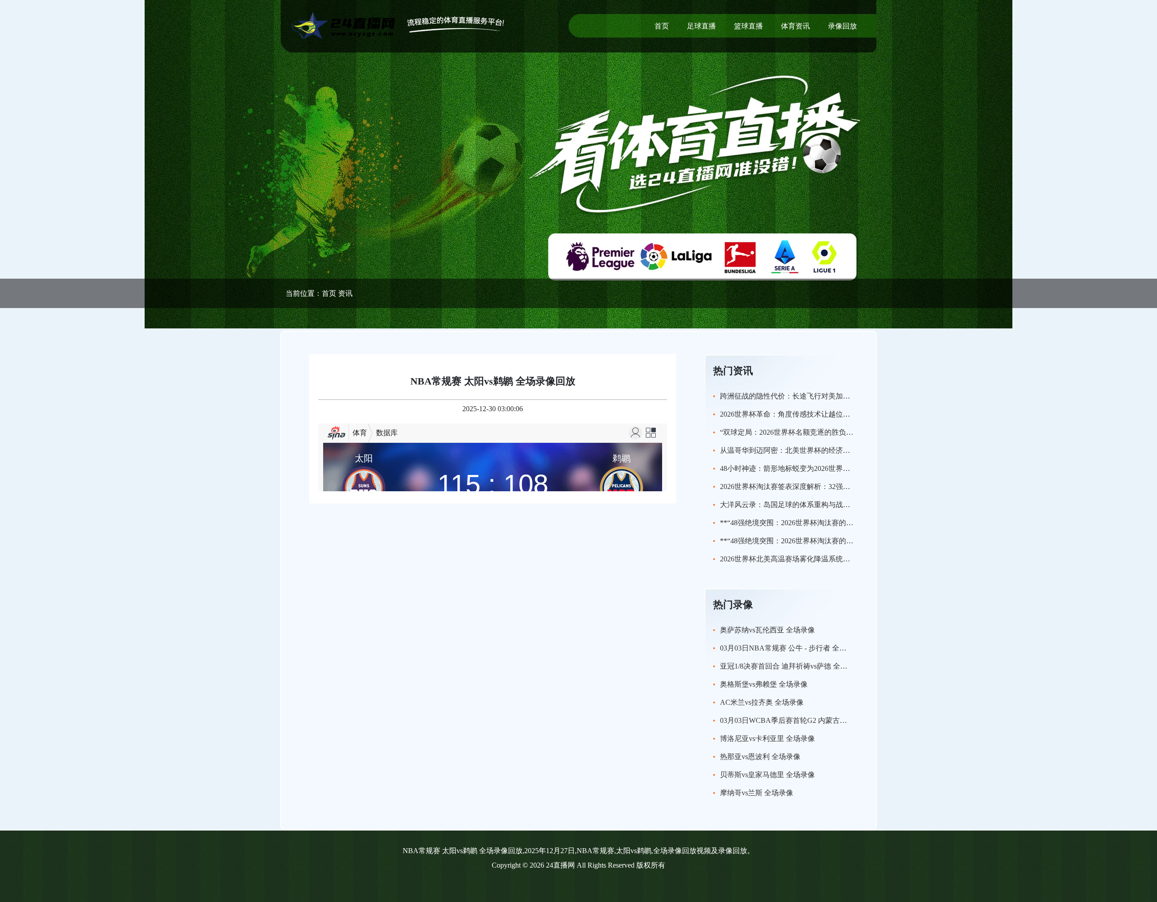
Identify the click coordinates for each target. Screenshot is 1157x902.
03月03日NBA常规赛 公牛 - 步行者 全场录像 (790, 648)
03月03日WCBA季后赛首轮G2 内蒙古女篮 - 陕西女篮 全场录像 (820, 720)
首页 (661, 26)
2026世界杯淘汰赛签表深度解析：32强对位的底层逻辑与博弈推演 (825, 486)
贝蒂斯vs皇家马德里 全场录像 (767, 775)
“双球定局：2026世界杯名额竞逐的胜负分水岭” (795, 432)
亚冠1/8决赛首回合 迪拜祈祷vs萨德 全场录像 (791, 666)
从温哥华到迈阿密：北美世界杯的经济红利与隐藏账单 (807, 450)
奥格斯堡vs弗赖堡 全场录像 (764, 684)
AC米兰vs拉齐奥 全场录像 (762, 702)
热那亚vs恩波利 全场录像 (760, 756)
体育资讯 (795, 26)
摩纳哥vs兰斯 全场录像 (756, 793)
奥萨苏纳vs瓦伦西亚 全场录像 (767, 630)
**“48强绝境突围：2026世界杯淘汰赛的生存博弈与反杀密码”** (821, 523)
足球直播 (701, 26)
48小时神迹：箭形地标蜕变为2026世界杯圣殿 (792, 468)
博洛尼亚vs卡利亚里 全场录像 (767, 738)
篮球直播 (748, 26)
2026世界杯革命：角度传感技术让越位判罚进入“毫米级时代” (817, 414)
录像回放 (842, 26)
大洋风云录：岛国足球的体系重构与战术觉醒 (792, 504)
